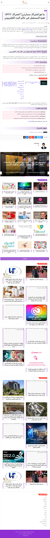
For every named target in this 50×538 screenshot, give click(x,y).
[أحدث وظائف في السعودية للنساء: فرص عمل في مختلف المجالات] (36, 359)
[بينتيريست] (33, 137)
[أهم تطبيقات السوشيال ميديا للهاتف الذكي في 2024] (40, 245)
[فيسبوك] (41, 137)
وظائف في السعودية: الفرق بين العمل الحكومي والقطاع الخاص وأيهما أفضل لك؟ (24, 236)
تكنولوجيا (44, 506)
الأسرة (45, 502)
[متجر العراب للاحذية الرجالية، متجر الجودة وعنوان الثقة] (13, 309)
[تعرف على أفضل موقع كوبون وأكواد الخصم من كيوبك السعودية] (40, 200)
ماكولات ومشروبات (43, 521)
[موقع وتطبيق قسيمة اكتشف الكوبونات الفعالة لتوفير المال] (40, 229)
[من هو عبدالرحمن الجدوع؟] (40, 186)
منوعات (41, 8)
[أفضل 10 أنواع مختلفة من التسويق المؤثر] (25, 215)
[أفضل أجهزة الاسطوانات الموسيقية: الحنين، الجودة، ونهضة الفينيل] (25, 186)
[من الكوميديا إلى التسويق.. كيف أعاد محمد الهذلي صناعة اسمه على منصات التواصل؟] (13, 408)
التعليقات (25, 258)
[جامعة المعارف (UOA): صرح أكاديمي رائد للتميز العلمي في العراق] (13, 388)
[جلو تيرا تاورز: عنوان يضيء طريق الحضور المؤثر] (36, 433)
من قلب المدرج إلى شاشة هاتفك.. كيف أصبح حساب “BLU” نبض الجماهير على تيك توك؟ (13, 281)
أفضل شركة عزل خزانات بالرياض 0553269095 (24, 163)
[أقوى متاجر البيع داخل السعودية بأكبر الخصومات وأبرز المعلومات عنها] (25, 201)
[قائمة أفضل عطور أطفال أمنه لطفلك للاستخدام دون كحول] (9, 229)
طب (45, 517)
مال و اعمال (44, 523)
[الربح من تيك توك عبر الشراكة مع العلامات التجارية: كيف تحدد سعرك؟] (36, 334)
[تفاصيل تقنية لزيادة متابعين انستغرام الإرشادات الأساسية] (25, 245)
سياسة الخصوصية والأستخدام (26, 533)
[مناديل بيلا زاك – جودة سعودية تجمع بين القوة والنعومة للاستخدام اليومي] (13, 292)
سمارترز (40, 44)
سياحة (45, 512)
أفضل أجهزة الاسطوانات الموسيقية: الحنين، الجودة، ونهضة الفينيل (25, 192)
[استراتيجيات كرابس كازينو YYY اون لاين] (43, 83)
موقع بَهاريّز (36, 143)
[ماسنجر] (27, 137)
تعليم (45, 504)
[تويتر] (39, 137)
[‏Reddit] (30, 137)
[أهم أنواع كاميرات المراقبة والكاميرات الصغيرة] (9, 201)
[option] (24, 164)
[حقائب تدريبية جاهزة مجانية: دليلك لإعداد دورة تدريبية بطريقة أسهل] (36, 386)
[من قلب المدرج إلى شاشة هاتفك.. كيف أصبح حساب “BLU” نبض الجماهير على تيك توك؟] (13, 272)
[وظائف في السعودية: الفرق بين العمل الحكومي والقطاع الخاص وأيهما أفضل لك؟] (25, 229)
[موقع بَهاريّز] (25, 2)
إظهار (37, 36)
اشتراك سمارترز (29, 29)
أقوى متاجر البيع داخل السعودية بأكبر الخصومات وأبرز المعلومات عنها (24, 207)
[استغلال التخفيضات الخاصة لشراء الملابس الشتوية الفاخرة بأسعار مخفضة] (9, 245)
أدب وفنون (44, 499)
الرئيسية (44, 8)
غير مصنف (44, 519)
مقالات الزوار (31, 132)
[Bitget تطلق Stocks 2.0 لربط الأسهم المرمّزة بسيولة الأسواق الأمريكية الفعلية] (13, 456)
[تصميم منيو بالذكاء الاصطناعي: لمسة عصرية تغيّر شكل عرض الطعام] (13, 428)
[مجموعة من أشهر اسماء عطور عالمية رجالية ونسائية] (9, 186)
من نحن (20, 533)
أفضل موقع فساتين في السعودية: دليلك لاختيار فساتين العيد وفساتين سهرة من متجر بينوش (36, 298)
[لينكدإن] (36, 137)
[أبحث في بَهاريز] (48, 2)
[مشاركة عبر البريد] (24, 137)
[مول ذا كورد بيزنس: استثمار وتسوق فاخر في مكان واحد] (36, 409)
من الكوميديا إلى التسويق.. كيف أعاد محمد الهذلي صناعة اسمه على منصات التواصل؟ (13, 417)
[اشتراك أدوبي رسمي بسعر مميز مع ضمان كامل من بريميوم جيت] (36, 312)
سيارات (45, 514)
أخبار (45, 497)
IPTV (20, 29)
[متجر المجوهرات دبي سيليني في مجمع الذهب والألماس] (9, 215)
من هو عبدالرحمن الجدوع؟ (40, 191)
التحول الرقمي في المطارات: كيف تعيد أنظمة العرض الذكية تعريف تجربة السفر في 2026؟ (36, 465)
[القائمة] (1, 2)
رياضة (45, 510)
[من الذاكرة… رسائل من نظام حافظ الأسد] (40, 215)
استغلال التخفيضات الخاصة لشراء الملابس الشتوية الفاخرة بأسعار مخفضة (9, 251)
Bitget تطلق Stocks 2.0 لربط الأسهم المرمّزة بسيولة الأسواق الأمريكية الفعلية (13, 465)
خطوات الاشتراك (40, 132)
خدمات (25, 160)
